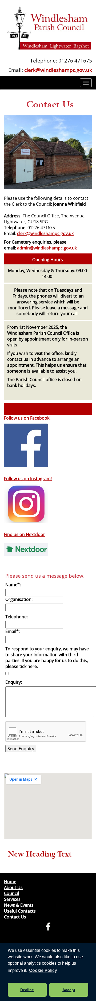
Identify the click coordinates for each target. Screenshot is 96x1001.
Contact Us (15, 917)
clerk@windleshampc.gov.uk (58, 70)
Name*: (13, 585)
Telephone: (16, 617)
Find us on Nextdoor (24, 534)
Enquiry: (13, 682)
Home (10, 882)
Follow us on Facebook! (27, 418)
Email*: (12, 631)
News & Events (19, 905)
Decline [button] (27, 990)
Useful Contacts (20, 911)
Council (11, 893)
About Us (13, 887)
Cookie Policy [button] (43, 970)
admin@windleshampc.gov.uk (47, 248)
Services (12, 899)
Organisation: (19, 599)
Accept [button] (68, 990)
